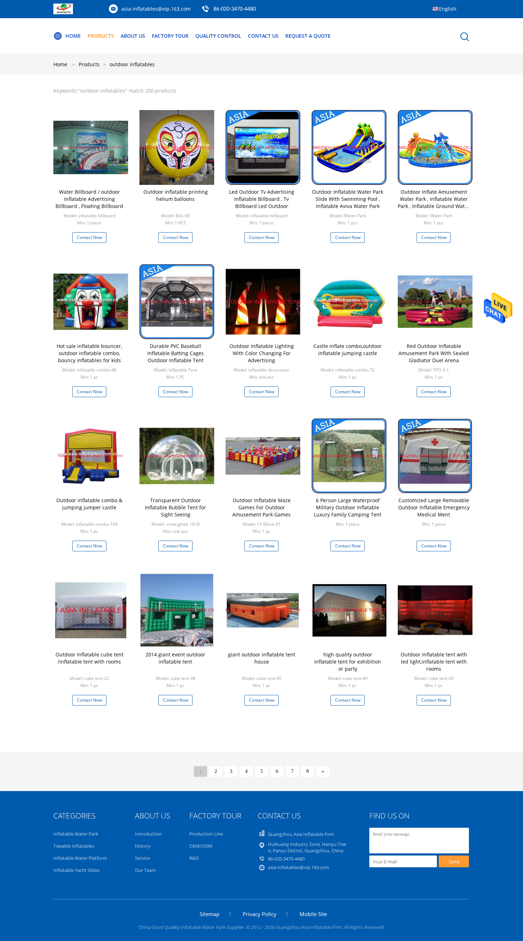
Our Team (145, 870)
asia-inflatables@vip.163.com (156, 8)
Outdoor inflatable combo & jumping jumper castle (89, 504)
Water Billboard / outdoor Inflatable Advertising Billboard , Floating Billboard (89, 198)
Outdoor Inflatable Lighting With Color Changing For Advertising (261, 353)
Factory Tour (170, 35)
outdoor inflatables (132, 64)
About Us (133, 35)
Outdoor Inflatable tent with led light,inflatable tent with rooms (434, 661)
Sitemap (210, 913)
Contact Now (89, 237)
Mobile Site (313, 913)
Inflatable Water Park (75, 834)
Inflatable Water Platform (80, 858)
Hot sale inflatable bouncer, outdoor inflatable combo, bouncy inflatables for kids (89, 353)
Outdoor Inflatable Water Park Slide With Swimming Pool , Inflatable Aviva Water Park (347, 198)
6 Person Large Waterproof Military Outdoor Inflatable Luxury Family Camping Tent (347, 507)
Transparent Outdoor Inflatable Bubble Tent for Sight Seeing (175, 507)
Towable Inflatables (73, 846)
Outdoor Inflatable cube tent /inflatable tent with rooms (89, 658)
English (447, 8)
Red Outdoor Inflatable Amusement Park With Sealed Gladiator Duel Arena (433, 353)
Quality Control (218, 35)
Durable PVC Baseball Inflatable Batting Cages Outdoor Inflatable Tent (175, 353)
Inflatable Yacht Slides (76, 870)
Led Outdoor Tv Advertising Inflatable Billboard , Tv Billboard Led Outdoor (261, 198)
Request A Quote (308, 35)
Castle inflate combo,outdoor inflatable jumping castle (347, 350)
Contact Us (263, 35)
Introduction (148, 834)
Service (142, 858)
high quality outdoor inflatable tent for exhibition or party (347, 661)
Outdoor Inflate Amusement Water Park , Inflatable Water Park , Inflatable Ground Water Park (434, 202)
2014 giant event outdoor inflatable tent (175, 658)
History (142, 846)
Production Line (206, 834)
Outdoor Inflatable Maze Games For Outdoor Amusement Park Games (261, 507)
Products (101, 35)
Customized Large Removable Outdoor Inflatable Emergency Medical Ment (434, 507)
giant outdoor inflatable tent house (261, 658)
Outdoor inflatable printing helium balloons (175, 195)
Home (73, 35)
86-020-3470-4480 (234, 9)
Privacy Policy (259, 913)
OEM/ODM (200, 846)
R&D (194, 858)
